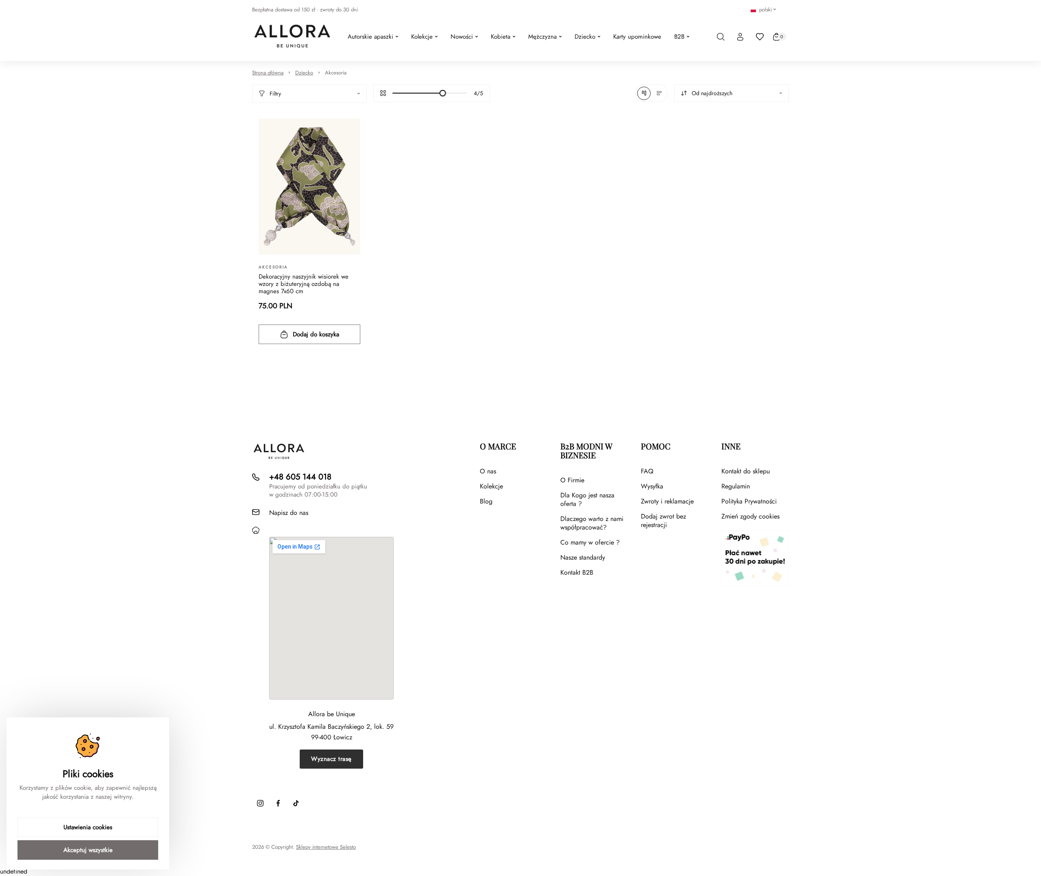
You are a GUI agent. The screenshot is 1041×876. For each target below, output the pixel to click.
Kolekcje (491, 486)
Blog (486, 501)
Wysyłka (652, 486)
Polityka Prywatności (749, 501)
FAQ (647, 471)
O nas (488, 471)
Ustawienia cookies (87, 827)
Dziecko (304, 72)
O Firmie (572, 480)
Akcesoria (335, 72)
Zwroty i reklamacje (667, 501)
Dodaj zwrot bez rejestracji (663, 521)
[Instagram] (260, 803)
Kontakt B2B (576, 572)
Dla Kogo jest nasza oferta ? (587, 499)
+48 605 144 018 (300, 477)
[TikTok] (296, 803)
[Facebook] (278, 803)
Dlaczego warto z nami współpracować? (591, 523)
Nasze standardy (582, 557)
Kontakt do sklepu (745, 471)
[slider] (443, 93)
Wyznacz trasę (331, 758)
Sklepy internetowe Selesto (326, 847)
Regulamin (735, 486)
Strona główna (267, 72)
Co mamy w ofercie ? (590, 542)
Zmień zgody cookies (750, 516)
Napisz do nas (288, 512)
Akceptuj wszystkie (88, 849)
